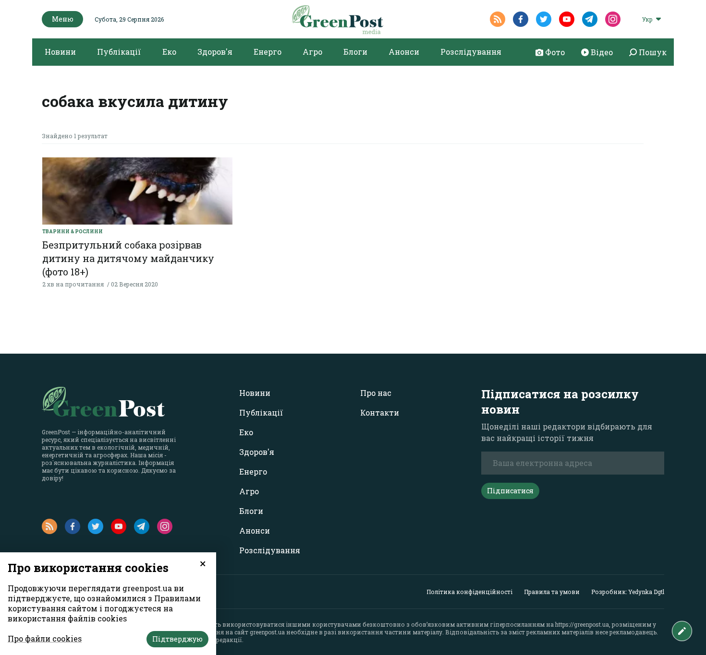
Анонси (404, 52)
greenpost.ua (267, 632)
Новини (60, 52)
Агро (312, 52)
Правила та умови (552, 591)
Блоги (355, 52)
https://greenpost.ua (582, 624)
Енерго (267, 52)
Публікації (119, 52)
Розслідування (470, 52)
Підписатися (510, 490)
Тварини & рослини (72, 231)
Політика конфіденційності (469, 591)
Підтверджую (177, 638)
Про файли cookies (45, 638)
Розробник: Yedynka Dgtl (627, 591)
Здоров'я (214, 52)
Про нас (375, 393)
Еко (169, 52)
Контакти (379, 412)
